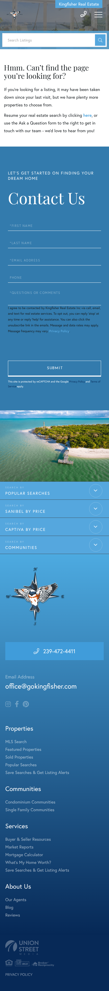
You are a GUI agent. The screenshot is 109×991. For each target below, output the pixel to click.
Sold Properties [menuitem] (19, 757)
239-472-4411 (59, 651)
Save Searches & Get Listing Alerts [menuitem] (37, 772)
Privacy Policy (59, 331)
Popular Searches (27, 493)
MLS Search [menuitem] (16, 741)
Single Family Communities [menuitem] (29, 810)
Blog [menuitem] (9, 907)
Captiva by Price (25, 529)
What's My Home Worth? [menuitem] (28, 862)
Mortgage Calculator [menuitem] (24, 854)
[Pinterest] (26, 704)
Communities (21, 547)
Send (54, 369)
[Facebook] (17, 704)
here (87, 115)
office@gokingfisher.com (41, 686)
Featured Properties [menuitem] (23, 749)
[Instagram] (8, 704)
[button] (100, 40)
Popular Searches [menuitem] (21, 765)
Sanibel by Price (25, 511)
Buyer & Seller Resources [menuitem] (28, 839)
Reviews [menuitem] (12, 915)
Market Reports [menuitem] (19, 847)
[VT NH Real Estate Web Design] (54, 947)
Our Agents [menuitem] (15, 899)
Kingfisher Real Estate (79, 4)
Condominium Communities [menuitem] (30, 802)
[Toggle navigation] (98, 14)
